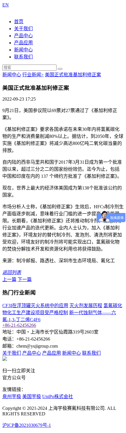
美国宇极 (31, 396)
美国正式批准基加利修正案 (73, 74)
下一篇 (25, 279)
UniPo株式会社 (57, 396)
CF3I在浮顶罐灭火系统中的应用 (35, 305)
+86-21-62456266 (19, 325)
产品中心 (23, 35)
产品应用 (23, 42)
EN (5, 4)
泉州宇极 (11, 396)
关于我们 (23, 28)
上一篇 (9, 279)
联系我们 (23, 56)
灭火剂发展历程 (85, 305)
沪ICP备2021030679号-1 (26, 425)
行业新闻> (33, 74)
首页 (18, 21)
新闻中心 (23, 49)
